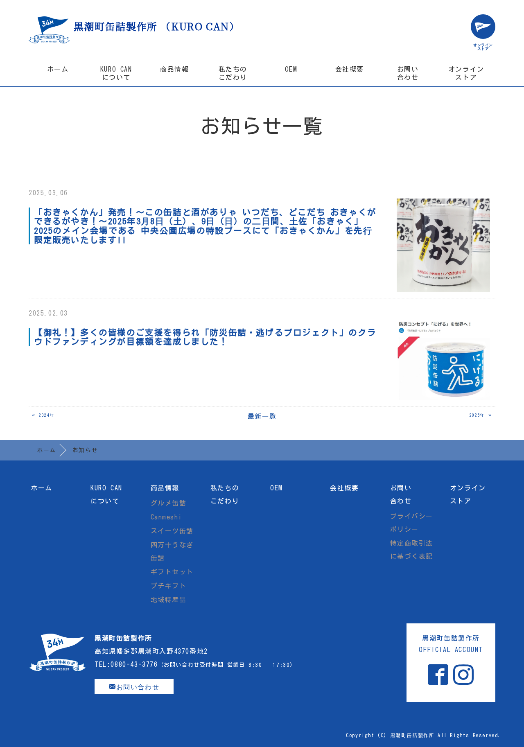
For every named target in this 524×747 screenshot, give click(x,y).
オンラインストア (466, 73)
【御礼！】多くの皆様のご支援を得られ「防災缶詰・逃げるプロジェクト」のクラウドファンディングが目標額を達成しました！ (205, 337)
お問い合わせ (408, 73)
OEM (291, 69)
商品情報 (174, 69)
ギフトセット (172, 572)
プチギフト (169, 585)
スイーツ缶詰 (172, 531)
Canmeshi (166, 517)
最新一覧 (262, 416)
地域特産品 (169, 599)
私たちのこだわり (233, 73)
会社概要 (349, 69)
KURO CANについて (116, 73)
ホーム (58, 69)
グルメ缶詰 (169, 503)
